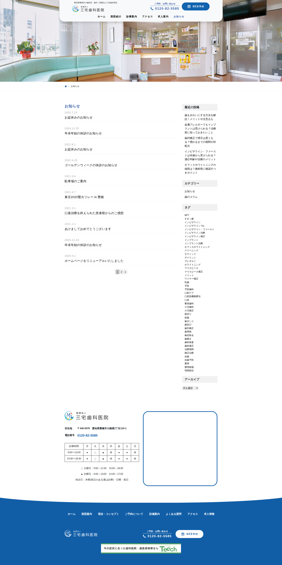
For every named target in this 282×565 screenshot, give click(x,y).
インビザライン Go (194, 225)
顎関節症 (189, 370)
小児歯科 (189, 307)
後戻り (188, 314)
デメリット (190, 257)
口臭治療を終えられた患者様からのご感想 (94, 213)
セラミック (190, 254)
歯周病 (188, 331)
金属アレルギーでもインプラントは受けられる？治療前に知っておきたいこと (200, 128)
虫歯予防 (189, 360)
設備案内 (154, 514)
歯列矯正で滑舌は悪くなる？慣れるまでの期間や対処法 (200, 142)
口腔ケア (189, 293)
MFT (187, 215)
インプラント (191, 240)
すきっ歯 (189, 218)
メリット (189, 275)
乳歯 (187, 282)
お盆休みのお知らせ (79, 117)
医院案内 (87, 514)
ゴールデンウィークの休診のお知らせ (91, 165)
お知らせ (179, 16)
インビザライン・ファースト (199, 229)
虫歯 (187, 356)
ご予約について (134, 514)
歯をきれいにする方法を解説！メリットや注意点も (200, 117)
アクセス (147, 16)
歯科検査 (189, 342)
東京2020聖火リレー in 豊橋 (84, 197)
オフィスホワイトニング (197, 247)
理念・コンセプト (108, 514)
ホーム (102, 16)
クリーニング (191, 250)
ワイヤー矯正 (191, 278)
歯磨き (188, 338)
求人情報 (209, 514)
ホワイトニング (193, 264)
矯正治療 (189, 353)
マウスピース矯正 (194, 271)
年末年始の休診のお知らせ (83, 133)
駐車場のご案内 (75, 181)
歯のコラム (191, 196)
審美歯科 (189, 303)
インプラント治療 (194, 243)
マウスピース (191, 268)
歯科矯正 (189, 346)
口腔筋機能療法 (193, 296)
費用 (187, 363)
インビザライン (193, 222)
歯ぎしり (189, 321)
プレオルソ (190, 261)
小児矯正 (189, 310)
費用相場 (189, 367)
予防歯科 (189, 289)
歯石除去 (189, 335)
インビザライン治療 (195, 232)
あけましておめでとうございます (88, 229)
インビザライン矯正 (195, 236)
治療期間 (189, 349)
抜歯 (187, 317)
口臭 (187, 300)
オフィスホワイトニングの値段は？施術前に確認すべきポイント (200, 168)
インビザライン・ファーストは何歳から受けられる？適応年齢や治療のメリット (200, 155)
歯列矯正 (189, 328)
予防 (187, 286)
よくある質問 (173, 514)
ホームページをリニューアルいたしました (94, 260)
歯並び (188, 324)
